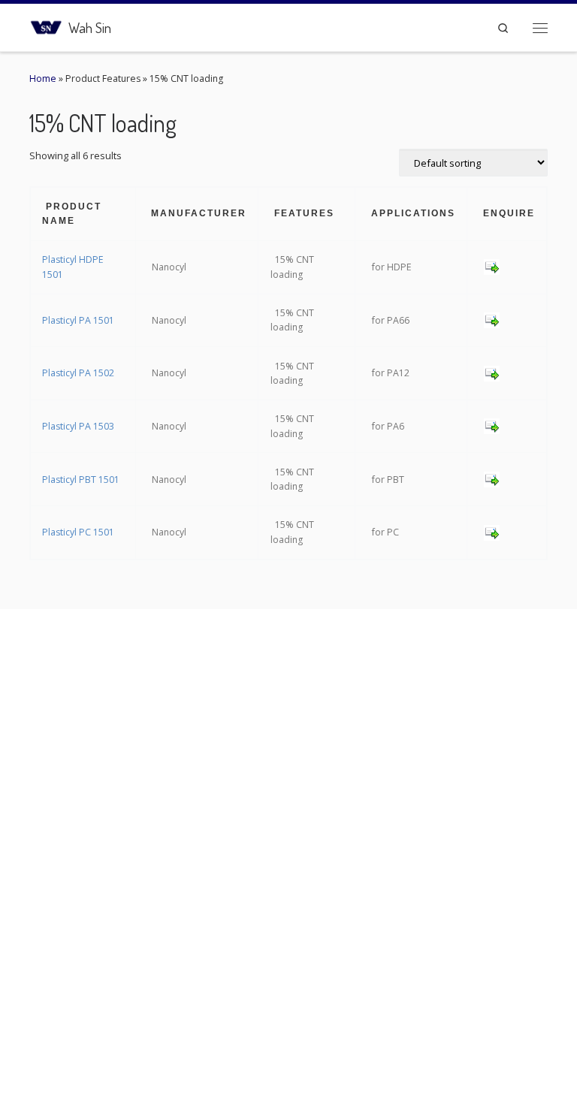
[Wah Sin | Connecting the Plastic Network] (46, 25)
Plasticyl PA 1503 (78, 426)
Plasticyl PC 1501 (78, 532)
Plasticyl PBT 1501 (80, 479)
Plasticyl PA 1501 (78, 320)
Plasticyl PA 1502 (78, 372)
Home (42, 78)
